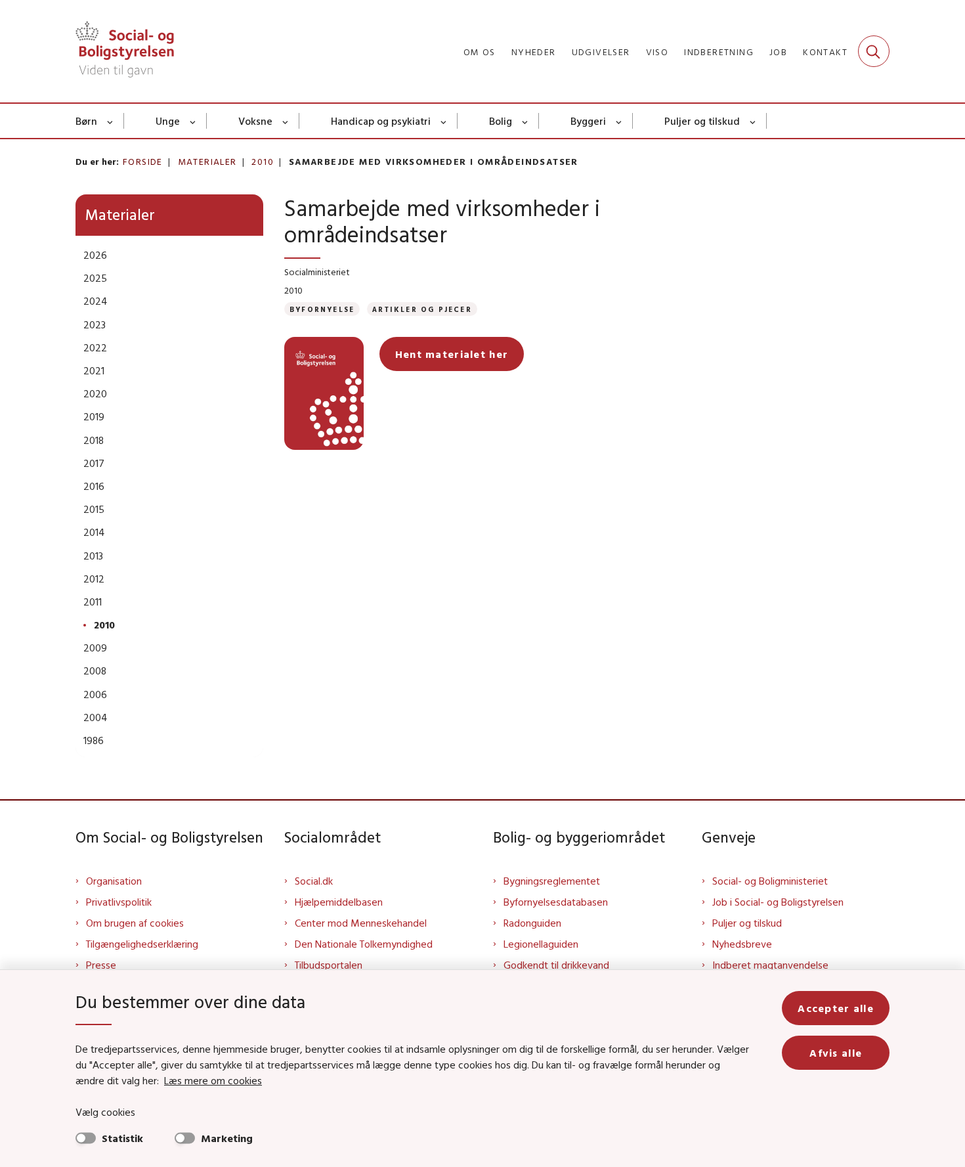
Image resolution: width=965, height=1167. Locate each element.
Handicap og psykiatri (381, 120)
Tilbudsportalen (328, 964)
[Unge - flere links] (193, 121)
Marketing (227, 1138)
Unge (168, 120)
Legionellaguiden (541, 943)
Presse (101, 964)
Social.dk (314, 880)
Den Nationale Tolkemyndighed (364, 943)
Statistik (122, 1138)
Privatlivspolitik (119, 901)
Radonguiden (532, 922)
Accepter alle (836, 1008)
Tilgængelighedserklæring (142, 943)
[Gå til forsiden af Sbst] (124, 51)
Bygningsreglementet (552, 880)
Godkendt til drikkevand (556, 964)
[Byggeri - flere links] (619, 121)
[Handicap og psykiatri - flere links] (444, 121)
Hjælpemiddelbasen (339, 901)
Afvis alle (835, 1052)
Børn (86, 120)
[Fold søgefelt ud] (874, 51)
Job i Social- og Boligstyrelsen (778, 901)
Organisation (114, 880)
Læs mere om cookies (213, 1080)
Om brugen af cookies (135, 922)
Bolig (500, 120)
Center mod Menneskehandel (361, 922)
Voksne (255, 120)
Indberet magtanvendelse (770, 964)
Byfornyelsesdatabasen (556, 901)
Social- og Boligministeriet (770, 880)
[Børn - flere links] (110, 121)
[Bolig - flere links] (525, 121)
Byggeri (588, 120)
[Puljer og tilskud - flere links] (753, 121)
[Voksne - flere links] (285, 121)
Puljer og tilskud (702, 120)
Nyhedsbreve (742, 943)
